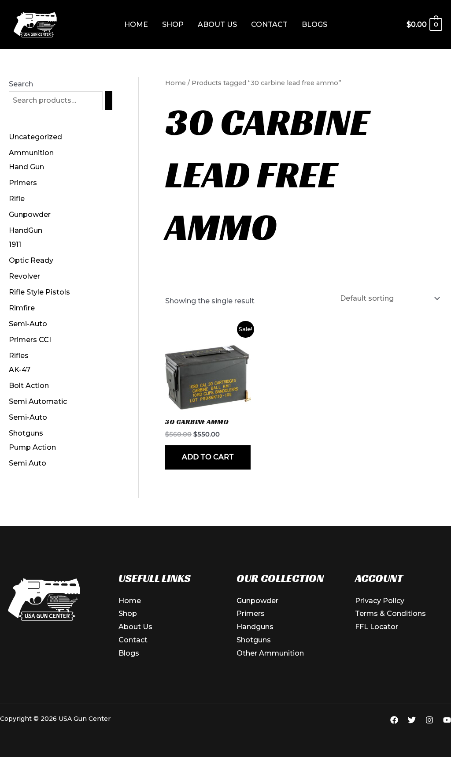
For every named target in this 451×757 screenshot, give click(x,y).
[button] (346, 24)
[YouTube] (447, 720)
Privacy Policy (379, 601)
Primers (251, 613)
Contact (269, 24)
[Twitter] (412, 720)
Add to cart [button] (208, 457)
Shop (173, 24)
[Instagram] (429, 720)
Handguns (255, 627)
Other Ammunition (270, 653)
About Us (217, 24)
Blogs (314, 24)
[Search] (108, 100)
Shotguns (254, 640)
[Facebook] (394, 720)
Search (21, 84)
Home (136, 24)
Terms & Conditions (390, 613)
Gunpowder (257, 601)
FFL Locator (376, 627)
